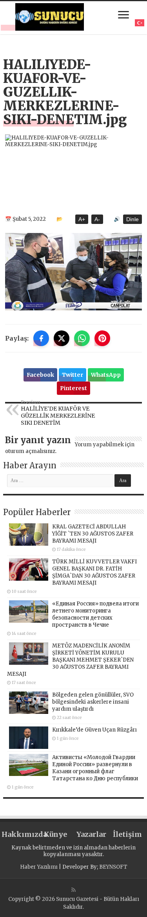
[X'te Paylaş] (61, 338)
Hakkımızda (20, 834)
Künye (55, 834)
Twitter (72, 374)
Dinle (132, 219)
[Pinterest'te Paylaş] (102, 338)
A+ (81, 219)
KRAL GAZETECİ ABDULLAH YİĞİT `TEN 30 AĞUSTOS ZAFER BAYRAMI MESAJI (92, 533)
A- (97, 219)
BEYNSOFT (113, 867)
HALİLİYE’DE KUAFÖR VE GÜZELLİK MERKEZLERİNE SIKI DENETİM (58, 413)
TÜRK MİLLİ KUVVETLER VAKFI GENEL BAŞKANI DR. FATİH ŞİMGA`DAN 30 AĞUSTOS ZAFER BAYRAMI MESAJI (94, 572)
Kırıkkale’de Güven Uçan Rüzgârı (94, 729)
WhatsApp (106, 374)
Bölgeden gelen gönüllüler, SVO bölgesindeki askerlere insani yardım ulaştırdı (93, 701)
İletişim (127, 834)
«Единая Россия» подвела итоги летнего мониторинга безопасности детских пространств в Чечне (95, 614)
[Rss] (73, 890)
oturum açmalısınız (30, 451)
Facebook (40, 374)
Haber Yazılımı (39, 867)
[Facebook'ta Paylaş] (41, 338)
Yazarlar (91, 834)
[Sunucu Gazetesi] (50, 17)
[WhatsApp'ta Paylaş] (82, 338)
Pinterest (73, 388)
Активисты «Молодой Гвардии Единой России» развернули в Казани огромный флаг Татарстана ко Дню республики (95, 768)
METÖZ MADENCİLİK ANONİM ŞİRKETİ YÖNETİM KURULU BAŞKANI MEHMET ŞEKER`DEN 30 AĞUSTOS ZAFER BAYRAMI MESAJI (70, 659)
